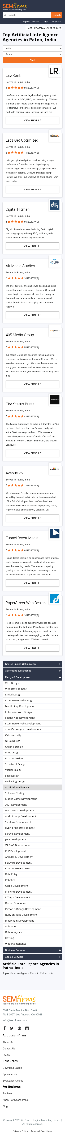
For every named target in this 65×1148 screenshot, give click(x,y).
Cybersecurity (13, 735)
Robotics (10, 880)
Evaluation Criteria (13, 1080)
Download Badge (12, 1067)
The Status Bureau (21, 404)
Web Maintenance (15, 943)
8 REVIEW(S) (31, 550)
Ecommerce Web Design (19, 700)
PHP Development (15, 851)
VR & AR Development (18, 845)
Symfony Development (18, 822)
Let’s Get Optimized (22, 140)
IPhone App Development (20, 717)
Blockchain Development (19, 920)
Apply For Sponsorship (15, 1099)
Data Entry (11, 874)
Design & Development (17, 677)
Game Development (16, 885)
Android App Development (20, 816)
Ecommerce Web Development (23, 723)
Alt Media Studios (20, 266)
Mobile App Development (20, 706)
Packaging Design (15, 781)
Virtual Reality (13, 769)
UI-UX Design (12, 740)
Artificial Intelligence (17, 787)
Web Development (16, 688)
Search (57, 15)
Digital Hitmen (18, 209)
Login (45, 21)
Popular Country (31, 21)
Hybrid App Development (19, 827)
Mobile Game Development (21, 798)
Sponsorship (10, 1074)
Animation (11, 926)
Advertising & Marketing (18, 670)
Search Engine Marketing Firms (41, 1120)
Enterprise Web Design (18, 712)
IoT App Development (17, 897)
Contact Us (9, 1048)
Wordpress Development (19, 810)
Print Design (12, 752)
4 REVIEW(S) (31, 416)
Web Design (12, 683)
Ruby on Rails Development (21, 914)
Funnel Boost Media (22, 538)
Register (56, 21)
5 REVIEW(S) (31, 347)
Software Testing (15, 793)
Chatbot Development (18, 868)
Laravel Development (17, 833)
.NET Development (16, 804)
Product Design (14, 758)
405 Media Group (20, 335)
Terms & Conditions (41, 1131)
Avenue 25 (14, 473)
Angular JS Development (19, 856)
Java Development (15, 839)
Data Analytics (13, 932)
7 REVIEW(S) (31, 152)
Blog (5, 1106)
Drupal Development (17, 903)
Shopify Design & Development (23, 729)
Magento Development (18, 891)
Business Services (15, 950)
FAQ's (6, 1054)
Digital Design (13, 694)
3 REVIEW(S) (31, 278)
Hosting (9, 938)
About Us (8, 1042)
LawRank (13, 75)
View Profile (32, 120)
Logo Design (12, 775)
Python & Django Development (23, 909)
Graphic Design (14, 746)
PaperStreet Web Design (26, 603)
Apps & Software (14, 956)
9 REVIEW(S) (31, 87)
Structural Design (15, 764)
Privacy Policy (20, 1131)
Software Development (18, 862)
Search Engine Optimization (20, 663)
